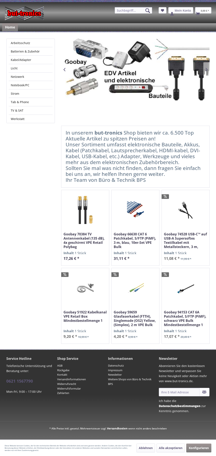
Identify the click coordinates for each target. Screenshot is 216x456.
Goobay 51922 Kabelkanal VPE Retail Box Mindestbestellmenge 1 (85, 316)
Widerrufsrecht (66, 384)
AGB (59, 365)
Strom (15, 94)
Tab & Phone (20, 102)
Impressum (115, 370)
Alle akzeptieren (170, 448)
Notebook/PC (20, 85)
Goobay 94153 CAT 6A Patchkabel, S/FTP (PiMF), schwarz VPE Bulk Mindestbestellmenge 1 (185, 318)
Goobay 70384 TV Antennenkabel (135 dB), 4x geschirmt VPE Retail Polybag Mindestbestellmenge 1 (84, 240)
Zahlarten (63, 393)
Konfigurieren (199, 448)
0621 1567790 (19, 381)
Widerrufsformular (69, 388)
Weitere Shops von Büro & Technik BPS (129, 381)
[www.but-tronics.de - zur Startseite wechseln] (24, 13)
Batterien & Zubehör (25, 51)
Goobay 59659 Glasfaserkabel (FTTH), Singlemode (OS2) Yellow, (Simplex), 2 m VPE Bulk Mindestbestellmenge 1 (135, 318)
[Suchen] (147, 10)
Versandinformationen (71, 379)
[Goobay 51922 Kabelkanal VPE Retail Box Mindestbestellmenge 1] (85, 288)
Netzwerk (17, 77)
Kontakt (62, 374)
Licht (14, 68)
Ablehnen (146, 448)
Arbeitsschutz (20, 43)
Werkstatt (17, 119)
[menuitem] (133, 10)
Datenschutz (116, 365)
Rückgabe (63, 370)
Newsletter (115, 374)
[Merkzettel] (162, 10)
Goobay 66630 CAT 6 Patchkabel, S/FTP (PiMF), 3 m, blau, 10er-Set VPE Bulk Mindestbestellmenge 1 (135, 240)
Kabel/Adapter (21, 60)
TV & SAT (17, 110)
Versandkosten (117, 428)
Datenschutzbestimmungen (179, 406)
